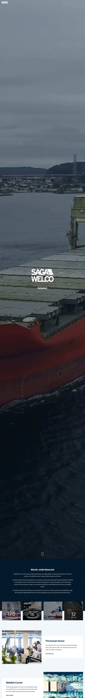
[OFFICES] (73, 611)
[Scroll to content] (42, 554)
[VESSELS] (52, 611)
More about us (49, 653)
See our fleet (9, 695)
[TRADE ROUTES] (32, 611)
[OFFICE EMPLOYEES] (11, 611)
